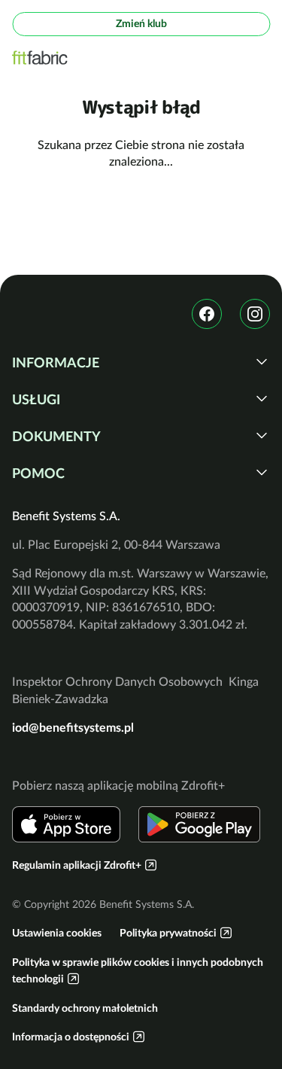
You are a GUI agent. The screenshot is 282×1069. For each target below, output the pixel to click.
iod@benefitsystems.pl (73, 727)
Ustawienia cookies (57, 933)
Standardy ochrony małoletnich (85, 1008)
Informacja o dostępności (70, 1037)
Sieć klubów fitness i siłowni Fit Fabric (40, 57)
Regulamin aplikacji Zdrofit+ (76, 865)
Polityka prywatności (168, 933)
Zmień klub (141, 23)
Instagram (255, 314)
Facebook (207, 314)
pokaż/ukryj (262, 361)
